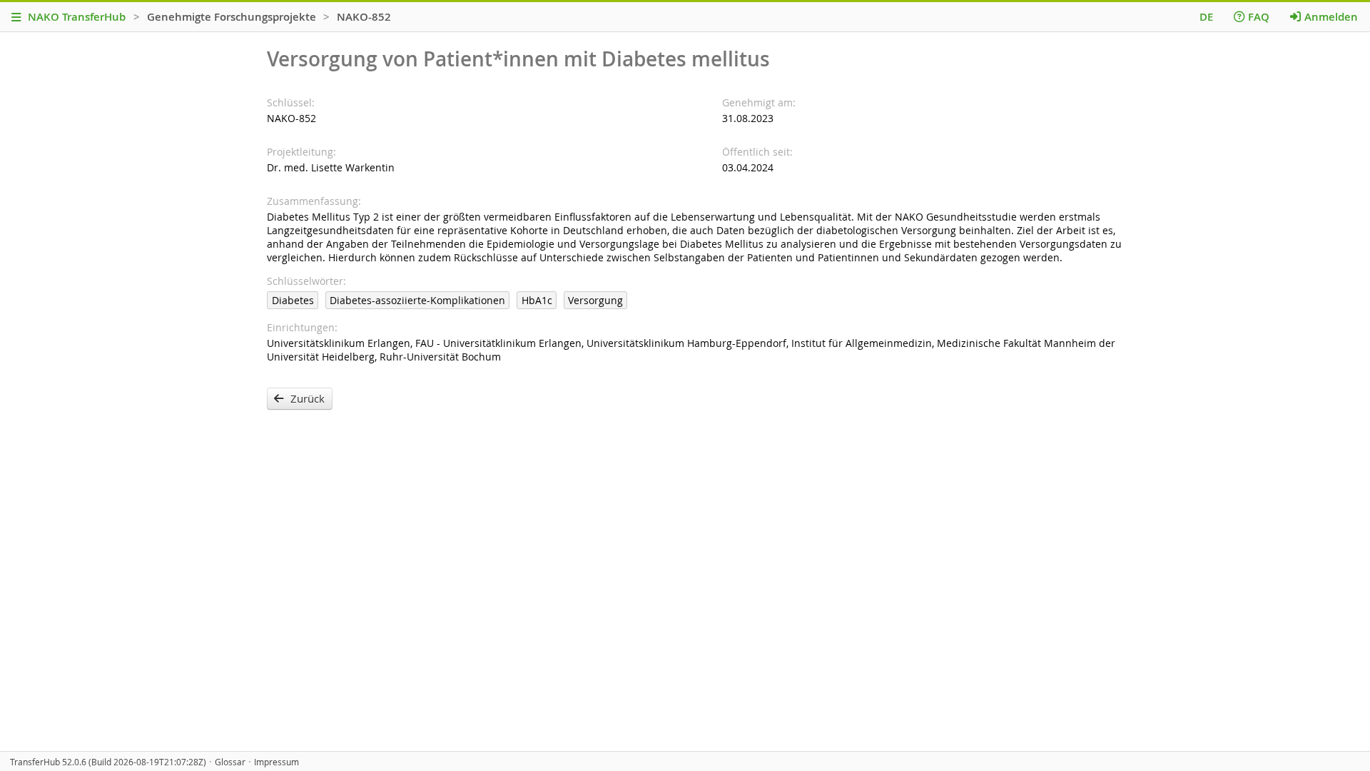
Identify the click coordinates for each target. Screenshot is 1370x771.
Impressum (276, 762)
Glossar (230, 762)
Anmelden (1331, 16)
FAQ (1258, 16)
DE (1206, 16)
